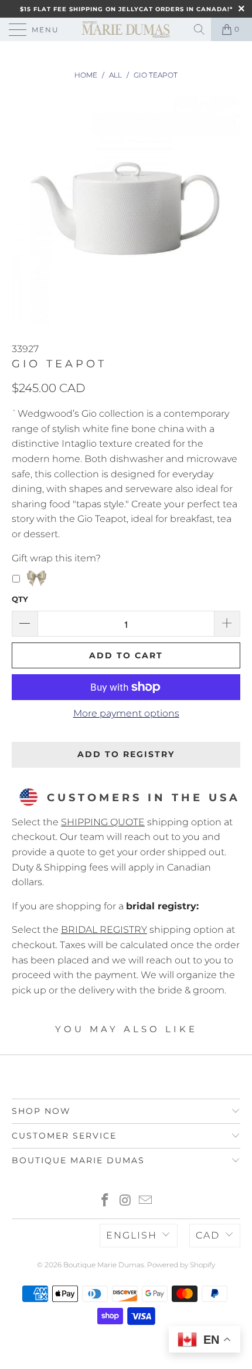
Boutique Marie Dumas (103, 1264)
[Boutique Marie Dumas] (126, 29)
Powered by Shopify (181, 1264)
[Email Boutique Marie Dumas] (146, 1201)
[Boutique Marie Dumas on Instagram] (125, 1201)
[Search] (200, 29)
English (131, 1235)
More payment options (126, 713)
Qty (20, 599)
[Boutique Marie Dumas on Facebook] (105, 1201)
